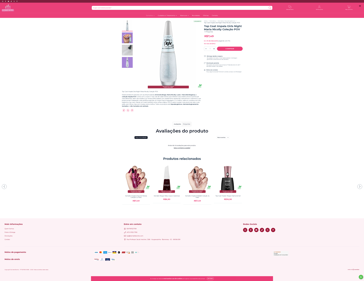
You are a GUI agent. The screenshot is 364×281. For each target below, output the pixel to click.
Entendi (210, 278)
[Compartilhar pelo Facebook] (124, 111)
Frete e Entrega (10, 232)
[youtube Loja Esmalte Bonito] (8, 1)
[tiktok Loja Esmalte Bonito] (11, 1)
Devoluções (8, 236)
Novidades (196, 15)
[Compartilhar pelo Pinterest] (132, 111)
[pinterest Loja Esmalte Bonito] (17, 1)
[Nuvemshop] (353, 270)
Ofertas (206, 15)
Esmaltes (149, 15)
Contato (215, 15)
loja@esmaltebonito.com (135, 236)
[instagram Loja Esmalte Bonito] (2, 1)
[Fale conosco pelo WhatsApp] (361, 277)
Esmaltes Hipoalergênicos (226, 21)
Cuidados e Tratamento (167, 15)
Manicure (184, 15)
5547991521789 (131, 229)
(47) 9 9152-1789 (132, 232)
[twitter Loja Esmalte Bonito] (14, 1)
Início (205, 21)
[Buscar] (270, 8)
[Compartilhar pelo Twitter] (128, 111)
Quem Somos (9, 229)
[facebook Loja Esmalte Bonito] (5, 1)
